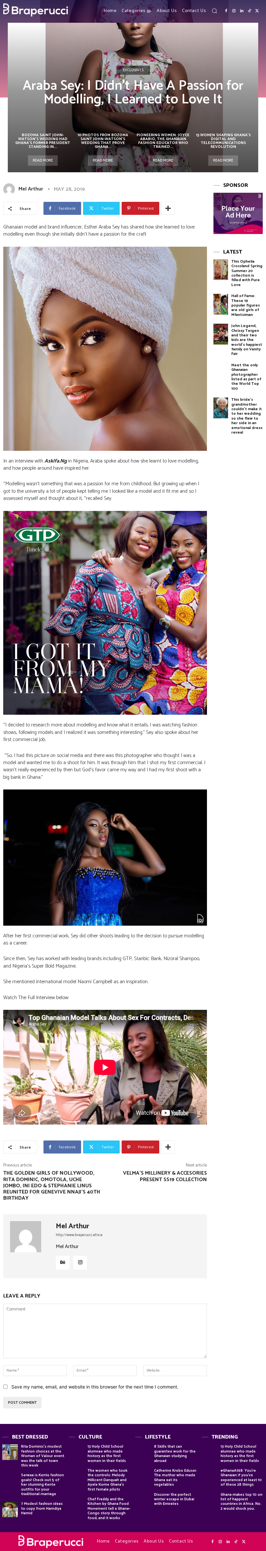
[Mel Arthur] (10, 189)
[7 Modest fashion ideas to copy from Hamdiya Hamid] (10, 1509)
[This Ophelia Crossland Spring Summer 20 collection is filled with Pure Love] (220, 269)
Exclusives (133, 70)
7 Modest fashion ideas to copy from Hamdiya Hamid (42, 1508)
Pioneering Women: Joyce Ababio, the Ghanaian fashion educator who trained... (163, 141)
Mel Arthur (30, 189)
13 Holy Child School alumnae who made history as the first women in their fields (107, 1453)
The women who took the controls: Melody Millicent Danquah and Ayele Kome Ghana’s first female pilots (107, 1479)
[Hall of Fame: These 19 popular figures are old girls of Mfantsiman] (220, 304)
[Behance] (62, 1263)
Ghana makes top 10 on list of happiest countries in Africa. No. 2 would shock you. (241, 1502)
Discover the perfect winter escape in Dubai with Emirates (174, 1499)
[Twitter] (257, 11)
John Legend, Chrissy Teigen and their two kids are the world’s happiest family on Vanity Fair (246, 340)
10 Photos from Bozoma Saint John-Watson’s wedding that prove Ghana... (103, 141)
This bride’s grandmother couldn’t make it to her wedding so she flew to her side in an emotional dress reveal (246, 416)
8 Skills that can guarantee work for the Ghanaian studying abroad (175, 1453)
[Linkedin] (242, 11)
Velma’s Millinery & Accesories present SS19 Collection (165, 1176)
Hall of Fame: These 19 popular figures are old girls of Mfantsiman (245, 305)
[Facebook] (226, 11)
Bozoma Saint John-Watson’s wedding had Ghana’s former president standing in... (42, 141)
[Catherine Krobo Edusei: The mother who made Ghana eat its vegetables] (143, 1476)
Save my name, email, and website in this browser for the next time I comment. (94, 1386)
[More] (168, 208)
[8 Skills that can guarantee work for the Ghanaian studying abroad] (143, 1452)
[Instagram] (234, 11)
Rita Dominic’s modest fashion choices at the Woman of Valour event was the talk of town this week (42, 1455)
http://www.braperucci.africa (79, 1235)
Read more (43, 160)
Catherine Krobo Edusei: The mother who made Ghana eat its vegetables (175, 1477)
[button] (214, 11)
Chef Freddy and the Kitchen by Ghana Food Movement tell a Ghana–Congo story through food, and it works (109, 1508)
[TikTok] (249, 11)
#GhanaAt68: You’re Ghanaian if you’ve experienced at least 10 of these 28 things (241, 1477)
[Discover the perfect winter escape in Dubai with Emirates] (143, 1500)
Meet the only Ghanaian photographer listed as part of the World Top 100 (246, 377)
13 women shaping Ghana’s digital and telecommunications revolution (223, 141)
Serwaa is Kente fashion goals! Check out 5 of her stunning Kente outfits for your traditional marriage (42, 1484)
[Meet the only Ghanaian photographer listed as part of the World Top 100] (220, 373)
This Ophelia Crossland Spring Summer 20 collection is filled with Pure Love (246, 273)
